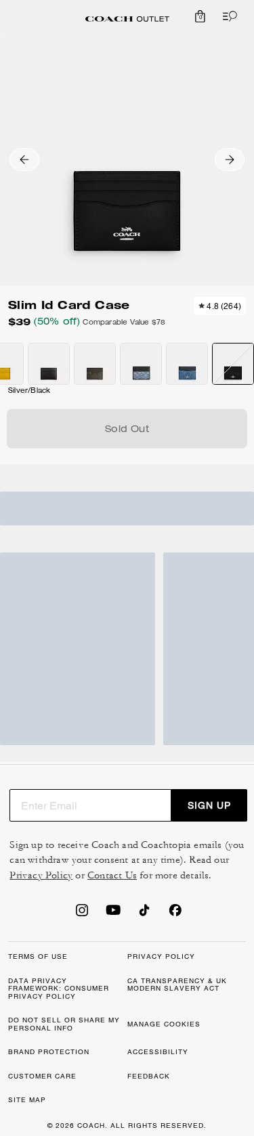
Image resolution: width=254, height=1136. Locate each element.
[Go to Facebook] (175, 914)
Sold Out (127, 430)
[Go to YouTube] (113, 914)
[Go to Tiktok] (144, 914)
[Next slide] (229, 159)
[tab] (127, 18)
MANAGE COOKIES (163, 1024)
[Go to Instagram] (82, 914)
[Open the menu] (227, 16)
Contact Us (112, 875)
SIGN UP (209, 805)
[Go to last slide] (24, 159)
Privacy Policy (40, 875)
